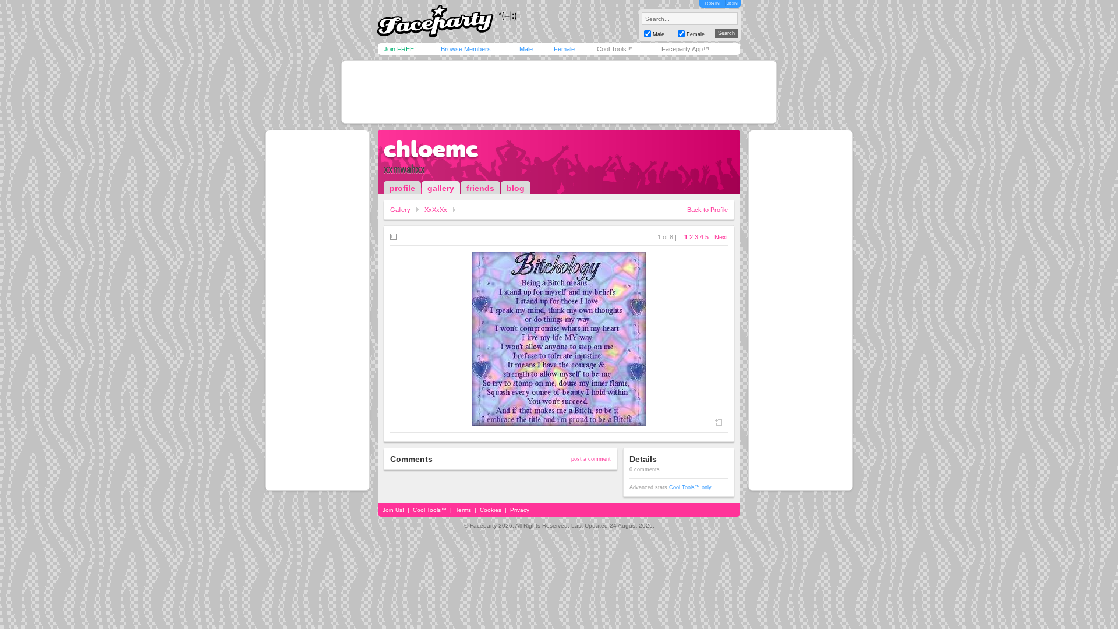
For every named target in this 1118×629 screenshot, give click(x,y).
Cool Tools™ (615, 48)
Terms (463, 510)
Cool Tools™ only (690, 487)
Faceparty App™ (685, 48)
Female (564, 48)
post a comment (591, 459)
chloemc (431, 149)
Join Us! (393, 510)
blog (516, 188)
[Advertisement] (559, 92)
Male (526, 48)
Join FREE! (400, 48)
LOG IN (712, 3)
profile (402, 188)
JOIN (732, 3)
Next (721, 237)
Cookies (490, 510)
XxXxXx (435, 209)
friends (480, 188)
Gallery (400, 209)
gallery (440, 188)
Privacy (519, 510)
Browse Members (466, 48)
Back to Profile (707, 209)
